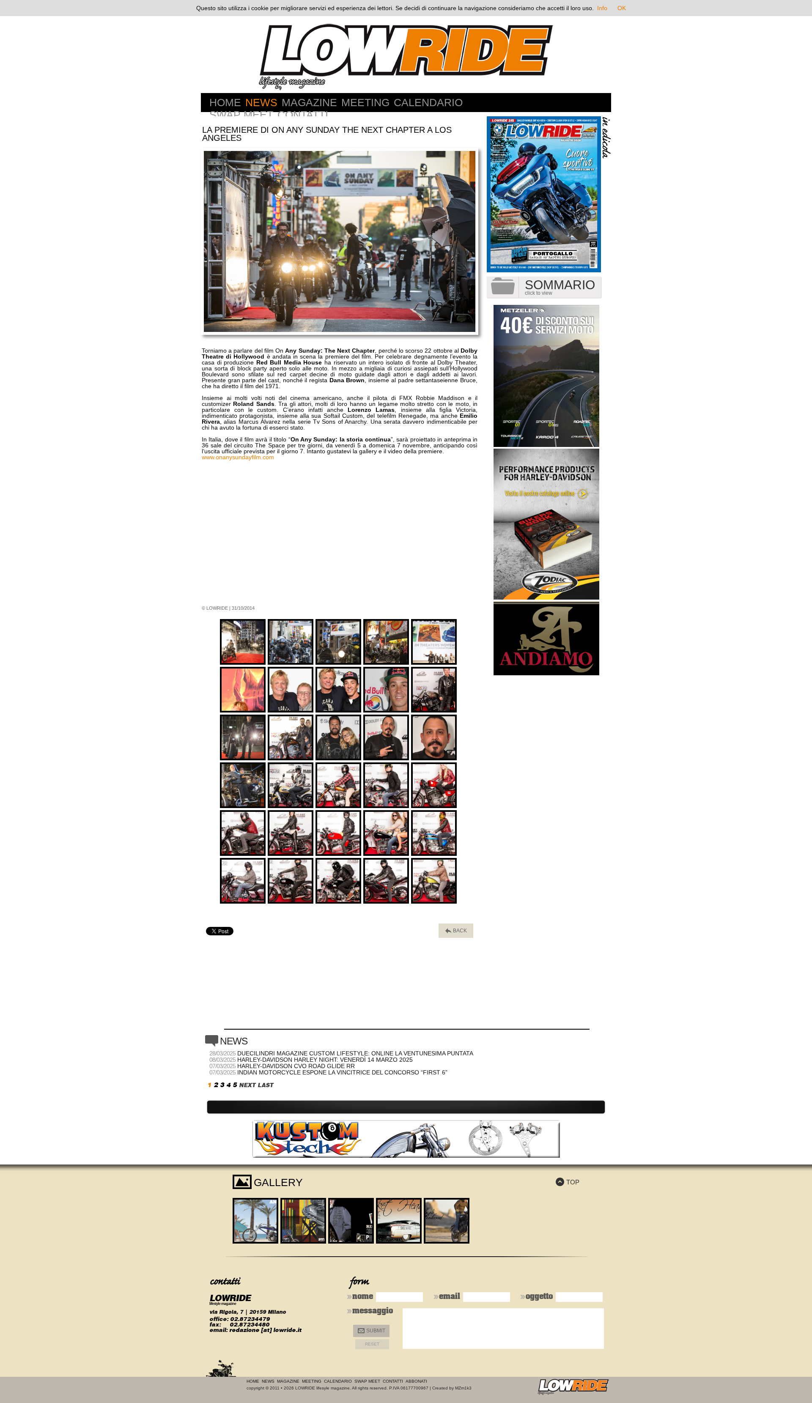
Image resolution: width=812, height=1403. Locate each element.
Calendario (428, 102)
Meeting (365, 102)
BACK (456, 931)
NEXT (247, 1085)
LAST (265, 1085)
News (261, 102)
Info (602, 8)
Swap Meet (241, 115)
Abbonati (416, 1381)
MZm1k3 (463, 1388)
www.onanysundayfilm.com (238, 457)
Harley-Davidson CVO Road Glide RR (296, 1066)
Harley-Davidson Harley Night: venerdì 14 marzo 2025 (325, 1059)
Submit (371, 1331)
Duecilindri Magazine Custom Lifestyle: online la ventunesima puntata (355, 1053)
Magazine (309, 102)
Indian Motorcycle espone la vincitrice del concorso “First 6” (342, 1072)
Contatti (302, 115)
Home (225, 102)
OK (621, 8)
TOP (567, 1182)
